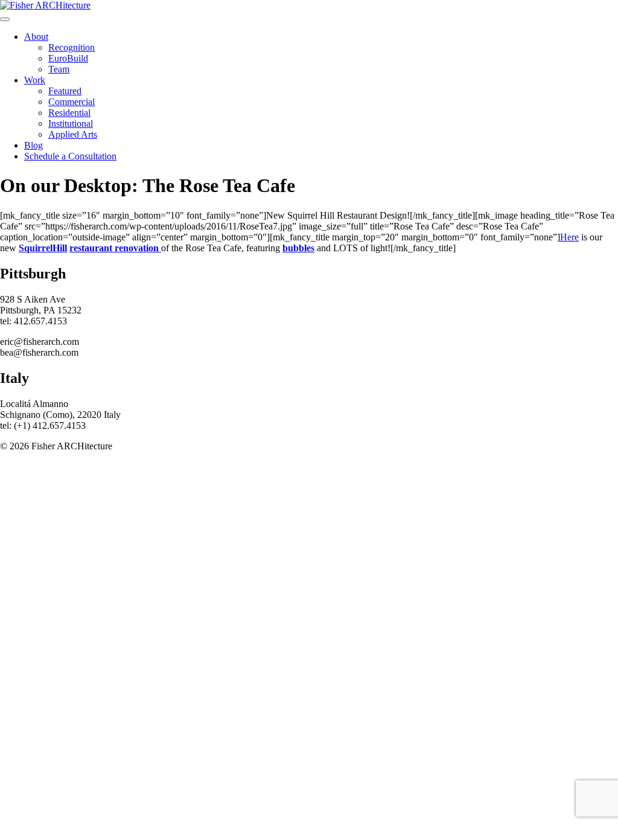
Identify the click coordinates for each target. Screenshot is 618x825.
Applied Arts (72, 134)
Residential (69, 113)
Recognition (71, 47)
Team (58, 69)
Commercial (71, 102)
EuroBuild (68, 58)
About (36, 36)
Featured (64, 91)
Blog (33, 145)
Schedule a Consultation (70, 156)
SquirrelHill (43, 248)
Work (34, 80)
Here (569, 237)
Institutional (70, 123)
